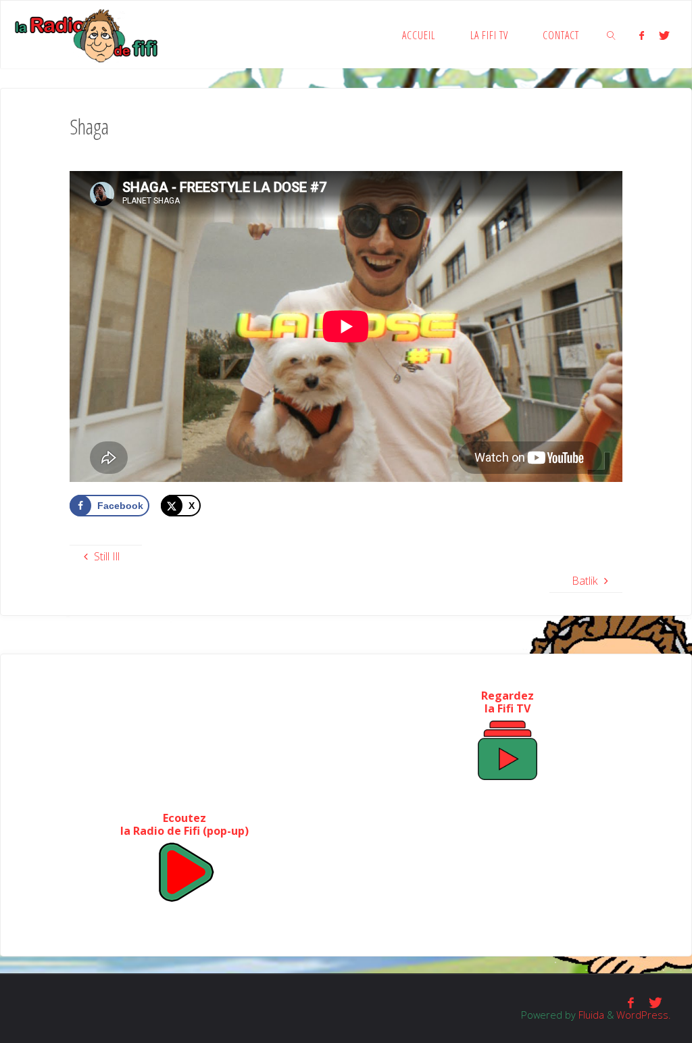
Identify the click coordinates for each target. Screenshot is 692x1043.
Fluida (590, 1014)
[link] (611, 34)
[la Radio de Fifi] (86, 34)
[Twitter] (664, 35)
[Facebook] (641, 35)
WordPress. (643, 1014)
